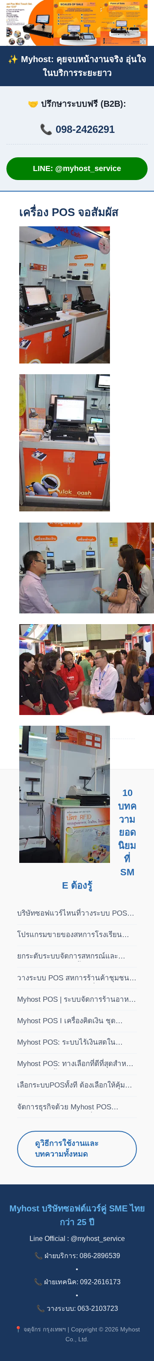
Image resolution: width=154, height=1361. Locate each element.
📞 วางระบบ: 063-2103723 (77, 1308)
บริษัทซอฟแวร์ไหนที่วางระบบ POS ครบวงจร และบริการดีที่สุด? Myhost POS (73, 914)
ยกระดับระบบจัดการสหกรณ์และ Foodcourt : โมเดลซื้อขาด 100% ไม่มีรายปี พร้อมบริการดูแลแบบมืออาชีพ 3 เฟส (76, 956)
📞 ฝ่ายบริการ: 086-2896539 (77, 1255)
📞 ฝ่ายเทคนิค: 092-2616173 (77, 1282)
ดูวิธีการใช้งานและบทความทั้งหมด (67, 1148)
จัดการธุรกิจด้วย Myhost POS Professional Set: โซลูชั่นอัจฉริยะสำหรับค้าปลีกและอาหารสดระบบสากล (70, 1107)
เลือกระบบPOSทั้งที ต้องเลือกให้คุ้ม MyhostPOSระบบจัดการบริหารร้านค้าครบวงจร (73, 1086)
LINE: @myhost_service (77, 168)
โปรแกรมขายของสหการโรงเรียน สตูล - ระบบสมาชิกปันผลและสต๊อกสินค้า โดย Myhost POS (71, 935)
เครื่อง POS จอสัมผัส (68, 212)
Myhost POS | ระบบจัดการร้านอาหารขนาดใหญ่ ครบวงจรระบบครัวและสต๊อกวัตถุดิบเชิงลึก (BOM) (77, 1000)
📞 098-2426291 (77, 129)
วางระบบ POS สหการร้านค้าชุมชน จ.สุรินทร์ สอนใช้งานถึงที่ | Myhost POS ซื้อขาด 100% (73, 978)
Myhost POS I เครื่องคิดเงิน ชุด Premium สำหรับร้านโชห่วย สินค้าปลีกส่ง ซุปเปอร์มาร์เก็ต (71, 1021)
